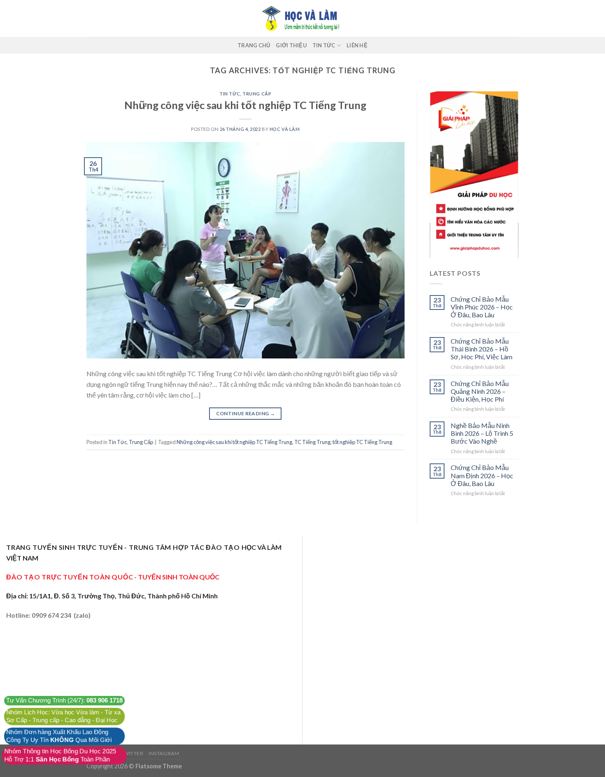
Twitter (132, 753)
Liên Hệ (357, 45)
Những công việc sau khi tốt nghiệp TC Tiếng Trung (245, 105)
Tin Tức (323, 45)
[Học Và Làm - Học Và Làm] (302, 18)
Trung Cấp (256, 93)
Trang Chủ (253, 45)
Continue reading (245, 413)
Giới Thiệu (291, 45)
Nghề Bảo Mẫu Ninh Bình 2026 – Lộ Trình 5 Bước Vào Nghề (482, 433)
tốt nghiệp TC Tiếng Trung (362, 442)
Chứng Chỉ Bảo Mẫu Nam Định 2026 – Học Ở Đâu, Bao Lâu (482, 475)
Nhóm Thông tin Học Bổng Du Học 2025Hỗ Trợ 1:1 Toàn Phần (60, 755)
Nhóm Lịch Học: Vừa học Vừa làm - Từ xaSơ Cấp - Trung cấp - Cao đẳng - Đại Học (63, 716)
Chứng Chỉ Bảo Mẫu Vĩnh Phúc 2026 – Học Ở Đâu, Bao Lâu (482, 307)
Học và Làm (285, 129)
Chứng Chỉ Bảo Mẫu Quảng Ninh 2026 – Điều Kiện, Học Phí (480, 391)
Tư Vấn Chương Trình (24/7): (64, 700)
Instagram (164, 753)
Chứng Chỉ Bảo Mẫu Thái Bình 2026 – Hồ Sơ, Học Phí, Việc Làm (481, 349)
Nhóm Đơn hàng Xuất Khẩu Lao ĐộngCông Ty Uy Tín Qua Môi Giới (59, 736)
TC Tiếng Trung (312, 442)
